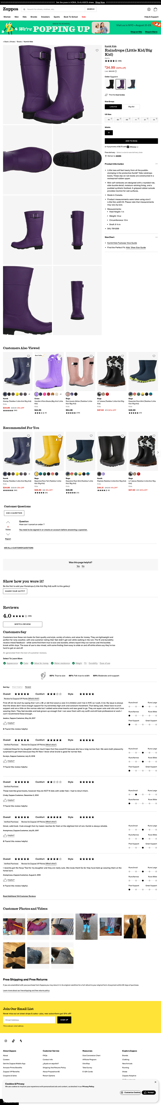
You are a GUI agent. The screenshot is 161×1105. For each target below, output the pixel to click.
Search (90, 9)
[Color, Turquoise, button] (151, 394)
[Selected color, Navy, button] (5, 394)
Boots (19, 42)
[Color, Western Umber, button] (53, 394)
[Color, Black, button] (9, 394)
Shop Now (100, 2)
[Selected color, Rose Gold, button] (68, 394)
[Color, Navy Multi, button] (57, 474)
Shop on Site (136, 32)
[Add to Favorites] (28, 356)
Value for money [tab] (41, 663)
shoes (12, 42)
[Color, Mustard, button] (143, 394)
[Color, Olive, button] (13, 394)
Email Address (12, 1020)
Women (7, 17)
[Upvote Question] (8, 522)
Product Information (114, 164)
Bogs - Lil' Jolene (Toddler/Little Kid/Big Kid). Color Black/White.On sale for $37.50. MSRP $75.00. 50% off (112, 382)
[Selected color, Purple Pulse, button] (36, 394)
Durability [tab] (93, 663)
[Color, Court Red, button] (49, 394)
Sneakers (45, 17)
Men (17, 17)
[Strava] (21, 1041)
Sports (57, 17)
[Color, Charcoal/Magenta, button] (21, 394)
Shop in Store (151, 32)
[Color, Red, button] (107, 394)
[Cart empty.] (155, 9)
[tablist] (59, 663)
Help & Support (151, 17)
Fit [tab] (85, 663)
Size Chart (109, 237)
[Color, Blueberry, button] (72, 394)
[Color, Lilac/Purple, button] (103, 474)
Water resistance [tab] (62, 663)
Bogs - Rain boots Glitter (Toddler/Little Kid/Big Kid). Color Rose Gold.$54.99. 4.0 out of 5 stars (80, 383)
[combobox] (55, 9)
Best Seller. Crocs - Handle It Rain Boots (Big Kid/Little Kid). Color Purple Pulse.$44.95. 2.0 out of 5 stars (49, 383)
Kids (25, 17)
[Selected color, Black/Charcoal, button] (99, 474)
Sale (84, 17)
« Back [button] (5, 42)
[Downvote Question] (8, 534)
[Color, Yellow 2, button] (17, 394)
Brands (34, 17)
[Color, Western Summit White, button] (57, 394)
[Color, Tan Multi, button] (103, 394)
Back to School (71, 17)
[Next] (158, 452)
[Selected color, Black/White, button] (99, 394)
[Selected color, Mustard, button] (36, 474)
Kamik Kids (28, 42)
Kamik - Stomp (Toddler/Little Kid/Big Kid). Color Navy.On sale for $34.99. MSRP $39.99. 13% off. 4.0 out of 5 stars (17, 382)
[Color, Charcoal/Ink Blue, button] (25, 394)
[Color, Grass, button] (139, 394)
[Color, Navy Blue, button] (40, 394)
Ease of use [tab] (105, 663)
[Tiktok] (13, 1041)
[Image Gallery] (14, 927)
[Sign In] (149, 9)
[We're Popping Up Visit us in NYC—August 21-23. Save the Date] (80, 28)
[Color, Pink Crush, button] (45, 394)
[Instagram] (6, 1041)
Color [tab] (25, 663)
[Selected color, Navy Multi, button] (131, 394)
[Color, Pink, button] (135, 394)
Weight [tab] (78, 663)
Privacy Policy (88, 1086)
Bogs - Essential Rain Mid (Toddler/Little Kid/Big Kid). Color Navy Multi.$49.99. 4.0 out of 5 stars (143, 383)
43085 (118, 156)
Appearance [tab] (12, 663)
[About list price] (116, 71)
